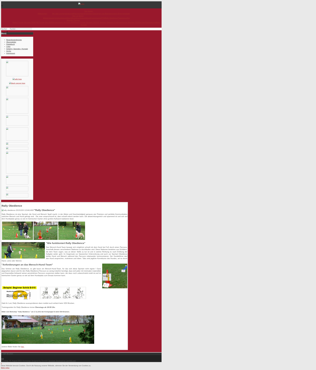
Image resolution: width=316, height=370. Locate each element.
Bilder (158, 22)
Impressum (10, 53)
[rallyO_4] (71, 239)
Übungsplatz (78, 14)
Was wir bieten (78, 16)
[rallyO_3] (45, 239)
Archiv (8, 51)
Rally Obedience (111, 18)
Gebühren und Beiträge (102, 14)
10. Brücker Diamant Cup (107, 22)
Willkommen (42, 14)
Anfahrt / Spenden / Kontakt (17, 49)
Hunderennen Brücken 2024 (128, 22)
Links (8, 46)
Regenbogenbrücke (14, 40)
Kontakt (84, 25)
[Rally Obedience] (19, 299)
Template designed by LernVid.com (62, 361)
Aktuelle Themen (73, 20)
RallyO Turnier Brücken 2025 (86, 22)
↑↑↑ (2, 358)
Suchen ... (5, 29)
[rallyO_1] (17, 239)
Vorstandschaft (68, 14)
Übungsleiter (11, 42)
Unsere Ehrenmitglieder (120, 14)
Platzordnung (150, 22)
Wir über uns (57, 14)
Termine (142, 22)
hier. (22, 347)
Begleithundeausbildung (80, 18)
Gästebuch (10, 44)
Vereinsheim (88, 14)
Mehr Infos (5, 368)
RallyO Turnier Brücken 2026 (24, 22)
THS (103, 18)
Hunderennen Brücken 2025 (63, 22)
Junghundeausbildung (62, 18)
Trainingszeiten (124, 18)
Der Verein (88, 11)
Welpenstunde (48, 18)
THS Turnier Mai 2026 (43, 22)
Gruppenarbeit (96, 18)
